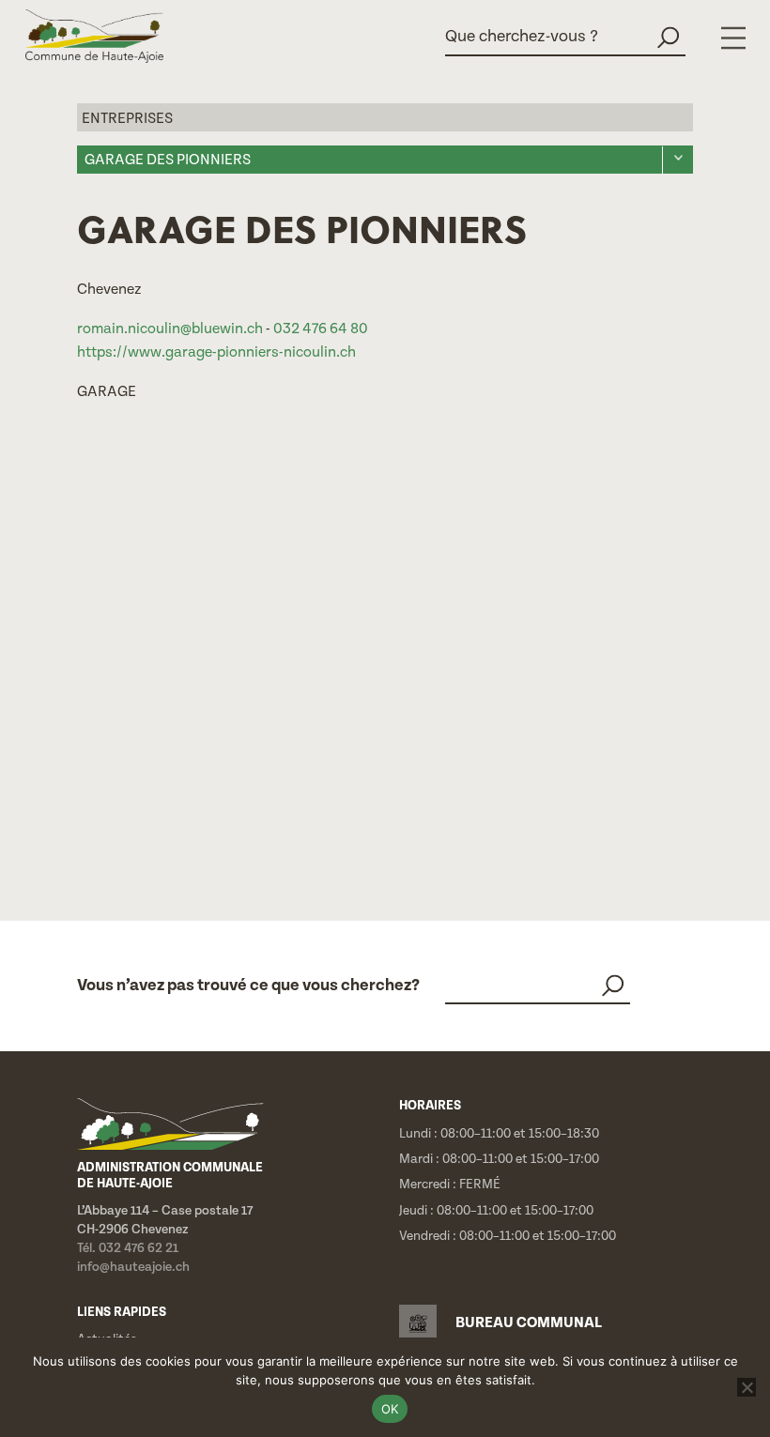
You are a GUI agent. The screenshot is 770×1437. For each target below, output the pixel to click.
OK (390, 1408)
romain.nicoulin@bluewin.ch (170, 329)
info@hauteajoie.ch (133, 1267)
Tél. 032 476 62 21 (127, 1248)
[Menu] (733, 38)
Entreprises (127, 119)
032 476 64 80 (320, 329)
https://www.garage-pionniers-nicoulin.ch (216, 352)
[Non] (746, 1387)
